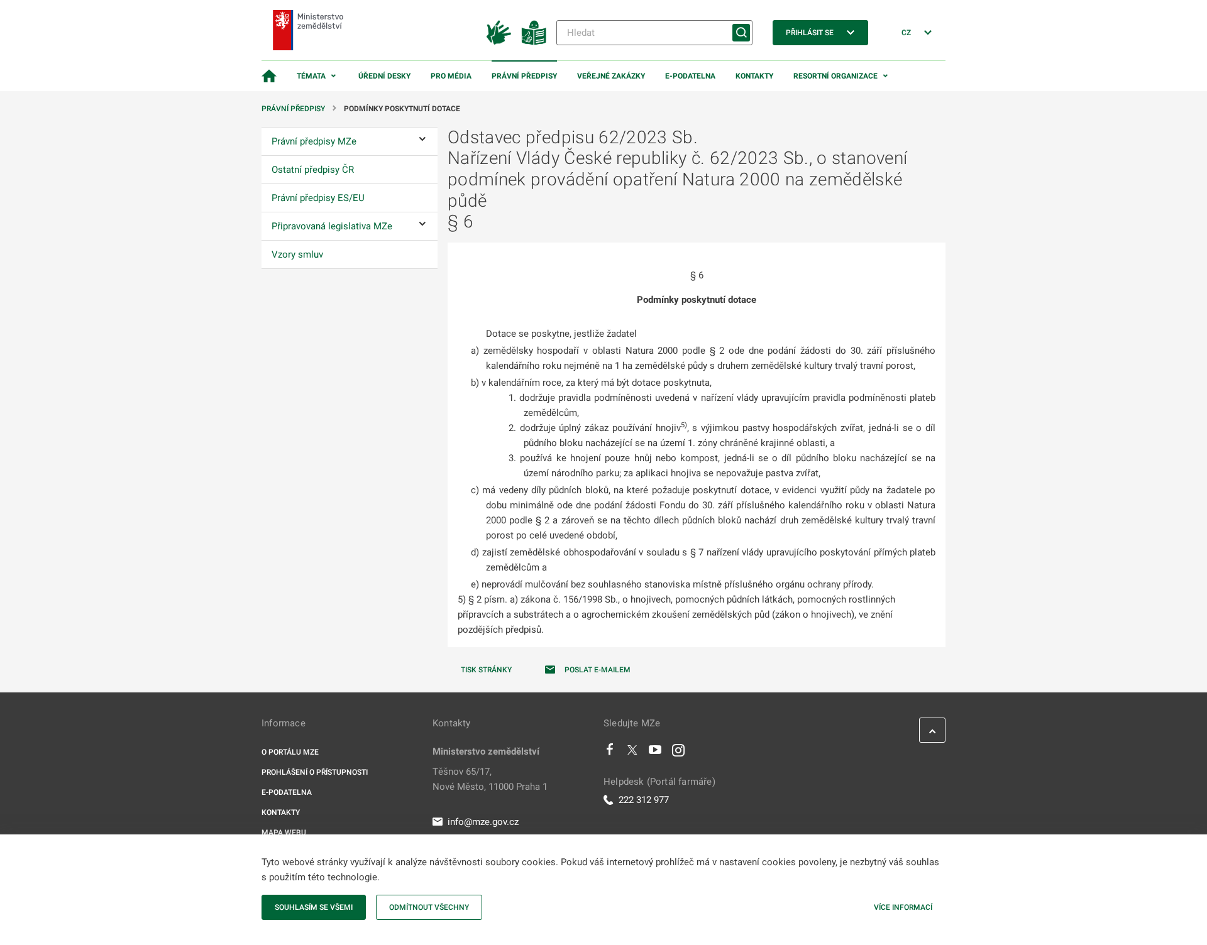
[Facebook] (610, 752)
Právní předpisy (524, 76)
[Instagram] (678, 752)
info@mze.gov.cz (483, 822)
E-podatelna (690, 76)
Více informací (903, 907)
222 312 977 (644, 800)
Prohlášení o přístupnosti (315, 772)
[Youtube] (655, 752)
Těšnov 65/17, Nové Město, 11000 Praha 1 (490, 779)
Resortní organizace (835, 76)
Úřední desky (384, 76)
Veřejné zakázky (611, 76)
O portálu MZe (290, 752)
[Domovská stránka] (269, 76)
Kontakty (754, 76)
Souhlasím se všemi (314, 907)
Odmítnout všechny (429, 907)
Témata (311, 76)
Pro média (451, 76)
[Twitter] (632, 752)
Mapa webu (284, 832)
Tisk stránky (486, 669)
